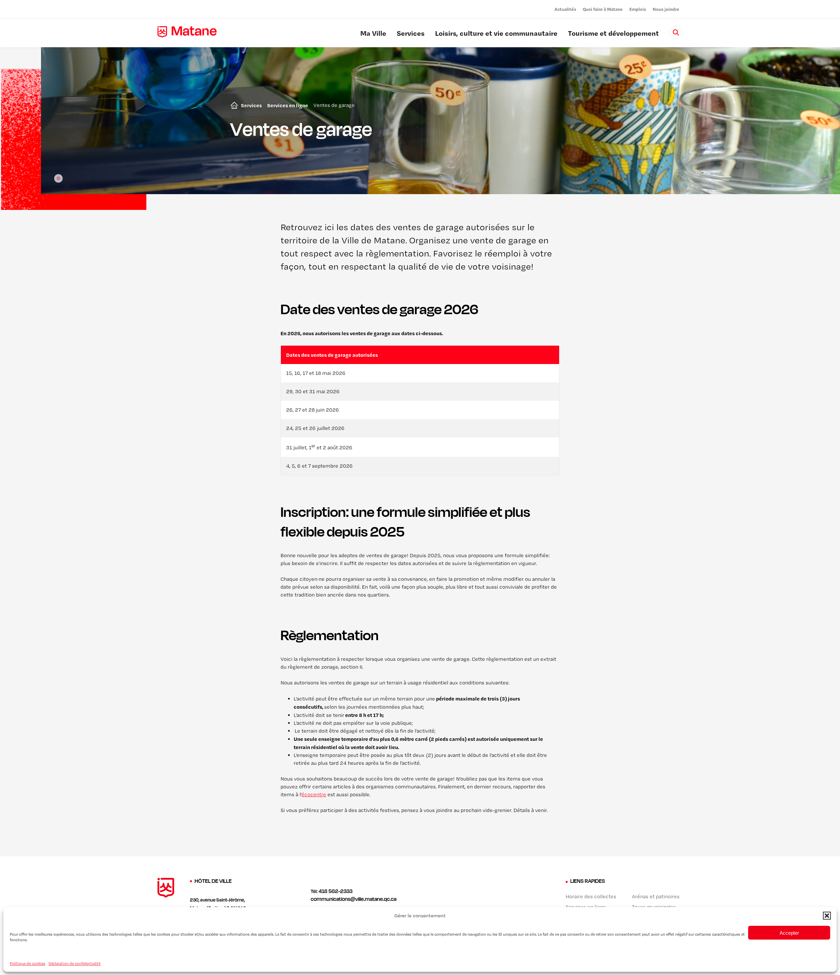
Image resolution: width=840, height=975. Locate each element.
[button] (827, 915)
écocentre (314, 794)
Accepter (789, 932)
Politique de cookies (27, 963)
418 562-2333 (335, 891)
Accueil (233, 105)
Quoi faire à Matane (603, 9)
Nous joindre (666, 9)
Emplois (637, 9)
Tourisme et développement (613, 34)
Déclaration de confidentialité (74, 963)
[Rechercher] (675, 32)
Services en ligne (287, 105)
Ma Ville (373, 34)
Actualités (565, 9)
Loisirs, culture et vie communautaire (496, 34)
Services (411, 34)
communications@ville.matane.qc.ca (353, 899)
